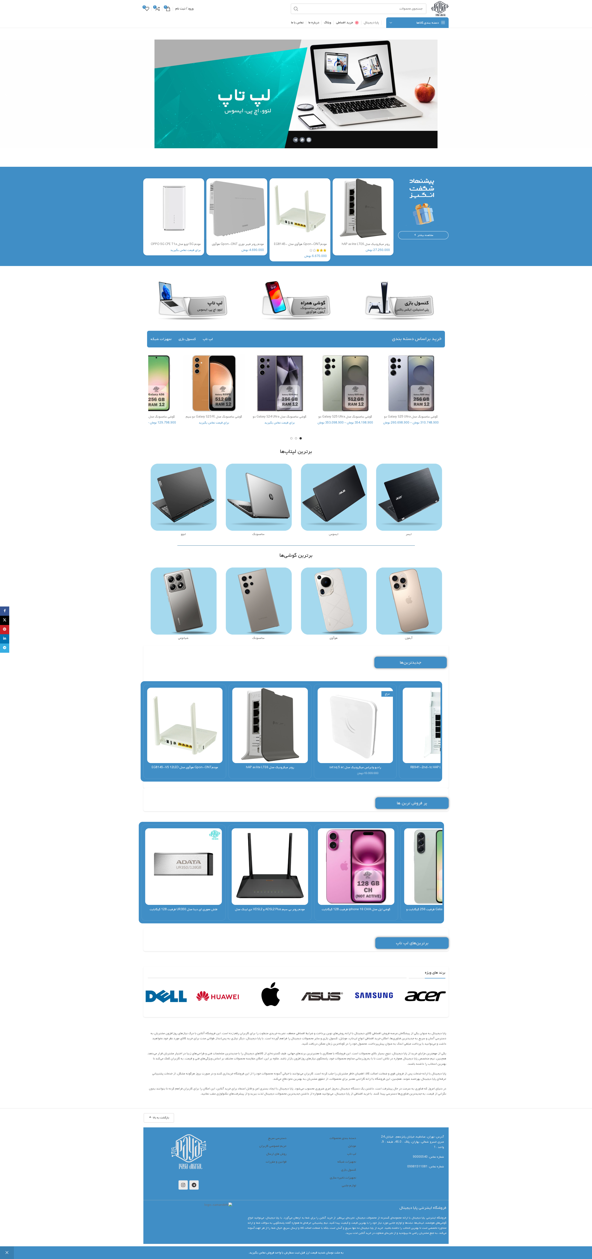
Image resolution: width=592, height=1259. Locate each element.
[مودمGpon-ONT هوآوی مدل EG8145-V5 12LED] (300, 208)
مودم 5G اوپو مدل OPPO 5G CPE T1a (176, 244)
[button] (586, 94)
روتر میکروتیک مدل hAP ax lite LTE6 (366, 244)
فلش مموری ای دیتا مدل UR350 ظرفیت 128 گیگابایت (183, 909)
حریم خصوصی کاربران (273, 1146)
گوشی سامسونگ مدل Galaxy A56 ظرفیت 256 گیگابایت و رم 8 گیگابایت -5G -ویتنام (442, 911)
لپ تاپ (351, 1153)
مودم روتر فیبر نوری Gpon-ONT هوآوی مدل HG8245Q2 (238, 246)
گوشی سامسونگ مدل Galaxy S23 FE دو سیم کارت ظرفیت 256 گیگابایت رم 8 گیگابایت (214, 419)
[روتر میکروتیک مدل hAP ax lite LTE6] (363, 208)
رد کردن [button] (7, 1253)
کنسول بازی (348, 1169)
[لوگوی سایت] (440, 8)
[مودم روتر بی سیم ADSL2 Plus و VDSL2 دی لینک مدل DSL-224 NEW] (269, 866)
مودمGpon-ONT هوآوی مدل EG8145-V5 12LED (300, 246)
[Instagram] (183, 1185)
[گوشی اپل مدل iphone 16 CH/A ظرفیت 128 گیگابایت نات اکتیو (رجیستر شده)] (356, 866)
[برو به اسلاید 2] (296, 438)
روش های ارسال (276, 1153)
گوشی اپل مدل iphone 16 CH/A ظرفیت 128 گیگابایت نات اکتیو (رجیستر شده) (356, 911)
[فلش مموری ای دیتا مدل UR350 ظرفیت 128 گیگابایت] (183, 866)
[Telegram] (194, 1185)
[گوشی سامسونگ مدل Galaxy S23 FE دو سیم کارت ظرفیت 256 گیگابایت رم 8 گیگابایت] (214, 383)
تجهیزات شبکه (346, 1161)
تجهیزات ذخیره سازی (343, 1177)
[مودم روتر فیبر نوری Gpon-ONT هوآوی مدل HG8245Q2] (237, 208)
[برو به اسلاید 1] (300, 438)
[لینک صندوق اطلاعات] (426, 996)
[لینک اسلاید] (296, 94)
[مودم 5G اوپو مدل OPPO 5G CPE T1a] (173, 208)
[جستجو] (296, 8)
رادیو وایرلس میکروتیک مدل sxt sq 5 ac (355, 767)
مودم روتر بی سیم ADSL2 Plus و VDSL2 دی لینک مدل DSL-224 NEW (270, 911)
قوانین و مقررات (276, 1161)
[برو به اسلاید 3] (291, 438)
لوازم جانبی (349, 1185)
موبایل (352, 1146)
